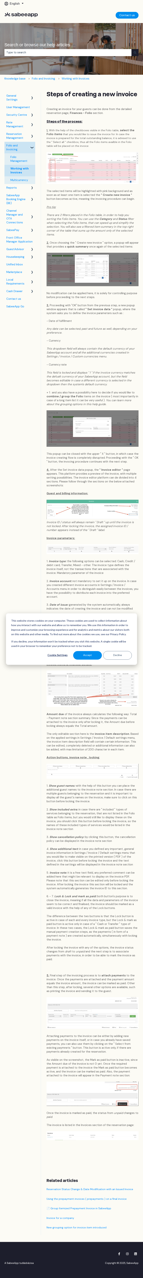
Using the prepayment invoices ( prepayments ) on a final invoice (87, 1199)
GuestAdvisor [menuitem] (15, 249)
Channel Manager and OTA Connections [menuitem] (14, 216)
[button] (32, 96)
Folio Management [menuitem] (18, 159)
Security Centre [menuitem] (16, 115)
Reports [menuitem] (11, 188)
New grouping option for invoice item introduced (77, 1227)
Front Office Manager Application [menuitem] (19, 239)
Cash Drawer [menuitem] (14, 291)
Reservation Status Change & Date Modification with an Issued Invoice (90, 1189)
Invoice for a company (60, 1218)
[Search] (135, 52)
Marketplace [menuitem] (14, 272)
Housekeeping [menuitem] (15, 257)
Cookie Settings (57, 655)
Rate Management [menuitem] (14, 124)
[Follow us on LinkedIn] (136, 1254)
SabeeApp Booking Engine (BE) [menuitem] (16, 199)
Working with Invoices (75, 78)
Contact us (127, 15)
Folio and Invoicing (43, 78)
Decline (117, 655)
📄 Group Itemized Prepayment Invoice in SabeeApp (79, 1208)
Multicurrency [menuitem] (19, 180)
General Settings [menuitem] (12, 97)
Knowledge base (15, 78)
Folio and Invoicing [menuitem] (12, 147)
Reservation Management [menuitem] (14, 136)
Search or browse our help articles (37, 44)
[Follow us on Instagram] (127, 1254)
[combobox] (67, 52)
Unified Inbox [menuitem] (14, 264)
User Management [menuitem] (18, 107)
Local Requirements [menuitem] (15, 281)
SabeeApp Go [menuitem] (15, 306)
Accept (87, 655)
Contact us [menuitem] (13, 299)
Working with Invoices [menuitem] (19, 170)
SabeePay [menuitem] (12, 230)
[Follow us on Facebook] (119, 1254)
